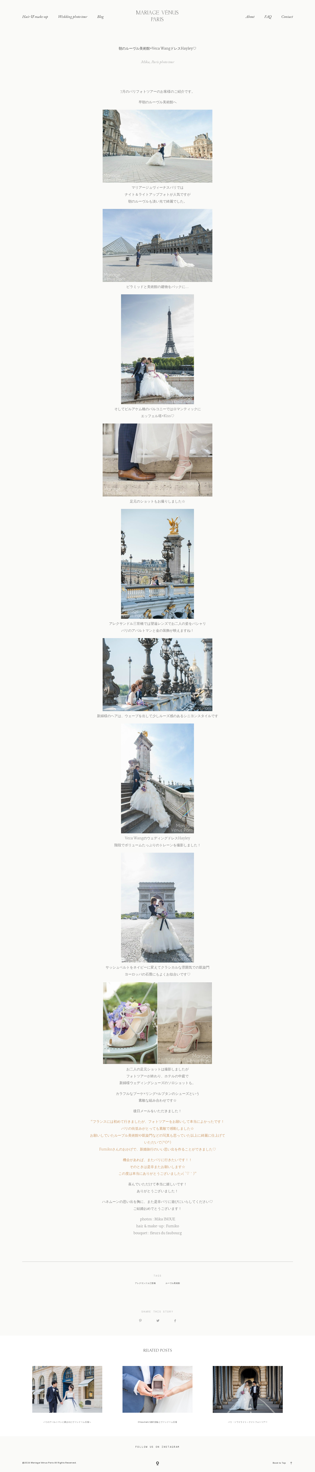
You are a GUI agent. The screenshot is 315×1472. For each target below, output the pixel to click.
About (250, 16)
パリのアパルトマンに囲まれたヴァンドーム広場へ (67, 1395)
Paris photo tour (162, 61)
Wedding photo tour (72, 16)
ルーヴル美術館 (173, 1283)
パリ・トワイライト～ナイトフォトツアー (248, 1395)
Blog (100, 16)
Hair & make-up (35, 16)
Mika (145, 61)
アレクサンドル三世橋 (145, 1283)
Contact (287, 16)
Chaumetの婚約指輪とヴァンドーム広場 (157, 1395)
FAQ (267, 16)
